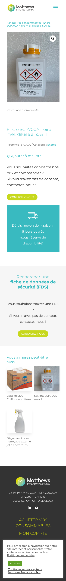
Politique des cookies (20, 555)
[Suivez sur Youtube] (36, 507)
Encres (51, 144)
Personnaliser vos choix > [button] (24, 572)
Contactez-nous (22, 197)
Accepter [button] (15, 563)
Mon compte (33, 533)
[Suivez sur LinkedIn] (29, 507)
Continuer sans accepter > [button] (25, 569)
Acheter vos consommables (24, 22)
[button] (53, 38)
